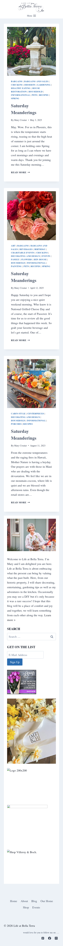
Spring (15, 98)
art (13, 245)
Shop (26, 907)
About (24, 901)
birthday (40, 249)
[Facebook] (49, 938)
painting (16, 266)
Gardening (44, 84)
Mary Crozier (20, 120)
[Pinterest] (43, 938)
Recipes (43, 94)
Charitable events (22, 252)
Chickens (17, 84)
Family (15, 259)
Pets (34, 94)
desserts (29, 84)
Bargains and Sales (36, 81)
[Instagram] (56, 938)
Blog (34, 901)
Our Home (47, 901)
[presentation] (31, 51)
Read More (20, 172)
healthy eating (21, 88)
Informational (20, 94)
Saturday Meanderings (23, 109)
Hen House (40, 259)
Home (13, 901)
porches (16, 423)
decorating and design (25, 256)
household (36, 91)
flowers (26, 259)
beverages (26, 249)
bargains (16, 81)
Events (46, 256)
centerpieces (35, 413)
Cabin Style (18, 413)
